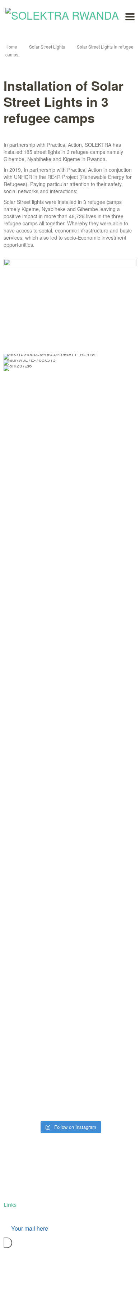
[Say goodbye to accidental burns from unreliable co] (26, 1111)
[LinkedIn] (79, 1282)
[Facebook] (67, 1282)
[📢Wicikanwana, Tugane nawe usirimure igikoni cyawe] (26, 729)
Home (11, 47)
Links (10, 1205)
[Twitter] (73, 1282)
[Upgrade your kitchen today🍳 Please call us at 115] (26, 1050)
